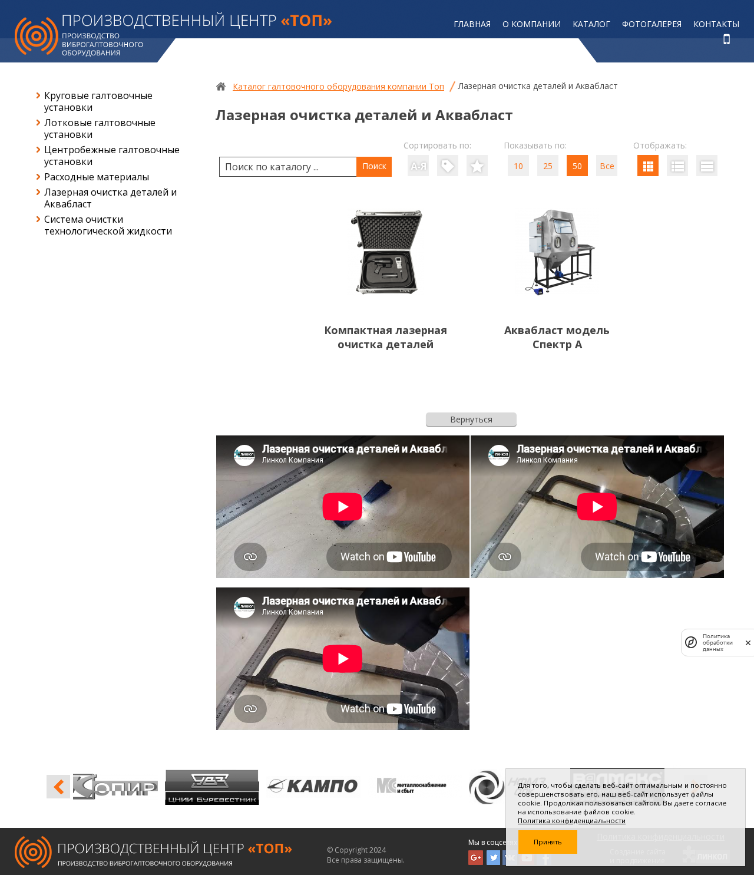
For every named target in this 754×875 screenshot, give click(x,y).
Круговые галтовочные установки (98, 101)
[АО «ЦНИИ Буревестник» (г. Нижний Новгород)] (124, 786)
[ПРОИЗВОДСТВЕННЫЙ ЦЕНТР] (173, 34)
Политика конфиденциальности (572, 820)
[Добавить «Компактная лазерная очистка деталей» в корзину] (385, 373)
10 (518, 165)
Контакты (716, 23)
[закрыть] (748, 642)
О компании (531, 23)
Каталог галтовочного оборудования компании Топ (338, 86)
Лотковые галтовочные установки (100, 128)
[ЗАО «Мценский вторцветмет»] (326, 786)
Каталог (591, 23)
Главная (472, 23)
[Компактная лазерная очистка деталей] (385, 295)
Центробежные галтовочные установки (112, 155)
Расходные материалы (96, 177)
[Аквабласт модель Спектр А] (557, 295)
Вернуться (471, 419)
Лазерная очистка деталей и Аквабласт (110, 198)
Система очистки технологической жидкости (108, 225)
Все (607, 165)
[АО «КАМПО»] (225, 786)
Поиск (374, 165)
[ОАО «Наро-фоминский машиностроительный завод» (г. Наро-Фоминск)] (428, 786)
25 (548, 165)
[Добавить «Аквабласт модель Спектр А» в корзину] (557, 373)
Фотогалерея (652, 23)
